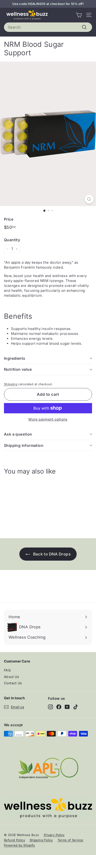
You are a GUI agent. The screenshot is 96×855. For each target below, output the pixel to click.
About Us (11, 677)
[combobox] (48, 27)
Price (8, 219)
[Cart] (78, 15)
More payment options (48, 419)
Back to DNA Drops (51, 554)
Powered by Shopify (19, 845)
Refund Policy (14, 840)
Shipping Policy (41, 840)
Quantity (12, 239)
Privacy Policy (54, 835)
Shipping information (23, 445)
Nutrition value (18, 369)
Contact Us (13, 683)
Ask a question (18, 434)
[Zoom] (89, 199)
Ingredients (14, 358)
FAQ (7, 670)
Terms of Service (70, 840)
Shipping (10, 384)
